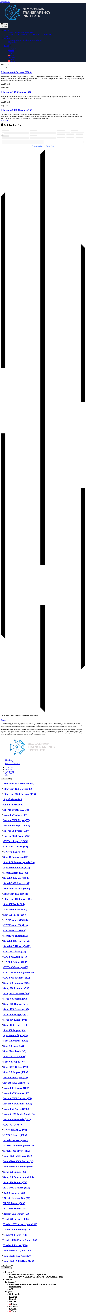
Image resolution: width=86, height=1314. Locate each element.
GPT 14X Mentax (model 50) (19, 972)
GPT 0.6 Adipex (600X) (15, 962)
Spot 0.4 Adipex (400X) (15, 1040)
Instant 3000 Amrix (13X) (17, 1119)
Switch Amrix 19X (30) (15, 872)
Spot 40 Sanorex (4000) (15, 857)
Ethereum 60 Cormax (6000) (16, 72)
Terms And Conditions (12, 764)
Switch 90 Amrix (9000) (16, 878)
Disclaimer (8, 760)
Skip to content (5, 2)
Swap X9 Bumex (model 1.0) (18, 1177)
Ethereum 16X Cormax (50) (16, 92)
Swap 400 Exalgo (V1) (15, 1019)
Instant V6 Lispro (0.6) (15, 1077)
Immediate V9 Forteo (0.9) (17, 1156)
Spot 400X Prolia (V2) (15, 909)
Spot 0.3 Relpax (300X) (15, 1072)
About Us (8, 769)
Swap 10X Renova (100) (16, 1009)
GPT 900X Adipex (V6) (15, 956)
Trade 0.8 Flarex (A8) (15, 1234)
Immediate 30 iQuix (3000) (17, 1250)
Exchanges (7, 38)
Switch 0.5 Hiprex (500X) (17, 946)
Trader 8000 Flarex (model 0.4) (20, 1240)
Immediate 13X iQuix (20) (17, 1255)
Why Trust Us (9, 773)
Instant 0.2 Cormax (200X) (17, 1103)
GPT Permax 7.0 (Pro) (15, 925)
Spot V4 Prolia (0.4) (14, 904)
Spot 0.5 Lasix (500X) (14, 1056)
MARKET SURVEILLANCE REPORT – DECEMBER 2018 (29, 34)
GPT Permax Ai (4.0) (14, 930)
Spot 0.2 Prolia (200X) (15, 914)
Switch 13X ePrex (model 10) (19, 1145)
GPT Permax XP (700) (15, 920)
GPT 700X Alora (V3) (15, 1130)
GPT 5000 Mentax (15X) (16, 977)
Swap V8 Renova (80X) (15, 998)
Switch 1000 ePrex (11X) (16, 1150)
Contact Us (8, 767)
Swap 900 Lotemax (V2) (16, 988)
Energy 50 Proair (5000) (16, 830)
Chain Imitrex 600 (13, 804)
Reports (6, 30)
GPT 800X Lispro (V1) (15, 846)
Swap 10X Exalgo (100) (15, 1025)
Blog (6, 775)
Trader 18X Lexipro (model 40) (20, 1224)
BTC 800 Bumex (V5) (14, 1208)
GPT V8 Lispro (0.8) (14, 851)
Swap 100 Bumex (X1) (15, 1182)
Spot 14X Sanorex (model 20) (19, 862)
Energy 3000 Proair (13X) (17, 836)
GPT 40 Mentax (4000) (15, 967)
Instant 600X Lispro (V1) (16, 1082)
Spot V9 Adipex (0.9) (14, 1030)
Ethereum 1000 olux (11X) (17, 899)
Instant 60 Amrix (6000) (16, 1109)
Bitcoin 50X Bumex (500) (16, 1213)
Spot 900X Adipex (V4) (15, 1035)
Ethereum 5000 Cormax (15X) (17, 110)
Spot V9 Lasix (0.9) (13, 1046)
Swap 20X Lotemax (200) (16, 993)
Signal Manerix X (12, 799)
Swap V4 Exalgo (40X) (15, 1014)
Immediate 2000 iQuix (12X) (18, 1261)
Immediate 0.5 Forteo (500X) (19, 1166)
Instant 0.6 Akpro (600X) (16, 825)
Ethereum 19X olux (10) (16, 893)
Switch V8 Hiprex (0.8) (15, 935)
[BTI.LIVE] (26, 22)
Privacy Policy (10, 762)
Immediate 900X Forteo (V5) (18, 1161)
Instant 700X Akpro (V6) (16, 820)
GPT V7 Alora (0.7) (13, 1124)
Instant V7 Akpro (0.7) (15, 815)
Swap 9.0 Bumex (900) (15, 1171)
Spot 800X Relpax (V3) (15, 1067)
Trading (6, 36)
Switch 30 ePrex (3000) (15, 1140)
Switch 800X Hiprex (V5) (16, 941)
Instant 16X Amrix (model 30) (19, 1114)
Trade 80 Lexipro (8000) (16, 1219)
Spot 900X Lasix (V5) (14, 1051)
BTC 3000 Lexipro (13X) (16, 1187)
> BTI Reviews (6, 778)
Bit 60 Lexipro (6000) (14, 1193)
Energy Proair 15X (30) (16, 809)
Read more (4, 120)
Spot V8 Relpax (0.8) (14, 1061)
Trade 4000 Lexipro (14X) (17, 1229)
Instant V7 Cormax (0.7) (16, 1093)
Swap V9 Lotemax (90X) (16, 983)
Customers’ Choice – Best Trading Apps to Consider (25, 40)
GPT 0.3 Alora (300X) (15, 1135)
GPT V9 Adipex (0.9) (14, 951)
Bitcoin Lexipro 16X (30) (16, 1198)
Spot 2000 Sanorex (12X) (16, 867)
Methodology (12, 42)
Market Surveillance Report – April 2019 (21, 32)
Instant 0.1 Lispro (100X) (16, 1088)
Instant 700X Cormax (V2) (17, 1098)
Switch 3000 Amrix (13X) (16, 883)
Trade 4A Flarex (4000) (15, 1245)
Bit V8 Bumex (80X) (14, 1203)
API (9, 44)
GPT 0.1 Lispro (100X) (15, 841)
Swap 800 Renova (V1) (15, 1004)
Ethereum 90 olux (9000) (16, 888)
